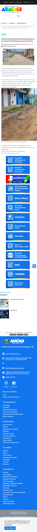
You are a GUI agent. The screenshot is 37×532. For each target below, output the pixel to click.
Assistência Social (9, 479)
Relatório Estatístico (10, 410)
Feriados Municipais (10, 457)
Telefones (5, 2)
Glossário (6, 407)
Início (4, 23)
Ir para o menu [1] (9, 332)
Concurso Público (9, 436)
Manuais (6, 431)
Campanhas (7, 438)
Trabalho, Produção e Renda (13, 483)
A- (33, 2)
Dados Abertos (8, 416)
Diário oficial (7, 440)
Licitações (6, 405)
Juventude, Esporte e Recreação (14, 492)
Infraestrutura (21, 23)
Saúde (5, 497)
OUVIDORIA (20, 334)
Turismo (6, 462)
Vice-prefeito (7, 474)
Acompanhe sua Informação (13, 414)
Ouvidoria (11, 2)
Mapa (5, 453)
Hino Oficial (7, 455)
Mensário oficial (8, 433)
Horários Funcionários (10, 429)
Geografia (6, 459)
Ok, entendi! (10, 528)
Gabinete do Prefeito (10, 477)
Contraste (25, 2)
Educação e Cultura (10, 485)
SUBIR (26, 334)
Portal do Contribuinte (11, 442)
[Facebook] (13, 383)
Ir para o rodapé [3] (27, 332)
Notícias (11, 23)
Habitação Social (9, 503)
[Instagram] (6, 383)
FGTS (4, 395)
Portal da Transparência (11, 397)
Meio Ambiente (8, 501)
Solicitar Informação (10, 412)
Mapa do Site (10, 377)
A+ (31, 2)
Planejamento (8, 494)
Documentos (7, 424)
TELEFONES (13, 334)
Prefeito (5, 472)
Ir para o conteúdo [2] (18, 332)
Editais (5, 427)
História (5, 451)
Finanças (6, 488)
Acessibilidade (18, 2)
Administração (8, 481)
